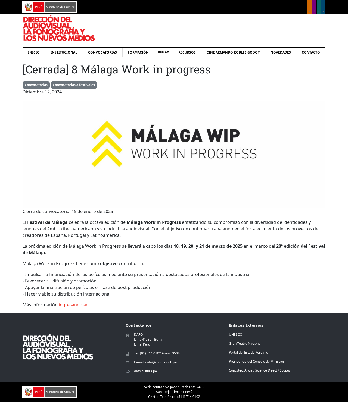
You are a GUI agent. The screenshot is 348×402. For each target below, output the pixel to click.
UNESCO (235, 334)
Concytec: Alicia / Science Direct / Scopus (260, 370)
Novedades (281, 52)
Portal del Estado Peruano (248, 352)
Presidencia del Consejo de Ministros (257, 361)
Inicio (34, 52)
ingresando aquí (75, 305)
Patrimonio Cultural (309, 7)
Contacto (311, 52)
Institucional (64, 52)
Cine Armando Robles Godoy (233, 52)
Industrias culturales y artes (314, 7)
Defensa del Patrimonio (323, 7)
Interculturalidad (319, 7)
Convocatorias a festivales (74, 85)
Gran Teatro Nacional (245, 343)
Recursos (187, 52)
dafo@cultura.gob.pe (161, 362)
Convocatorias (102, 52)
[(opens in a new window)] (49, 7)
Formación (138, 52)
